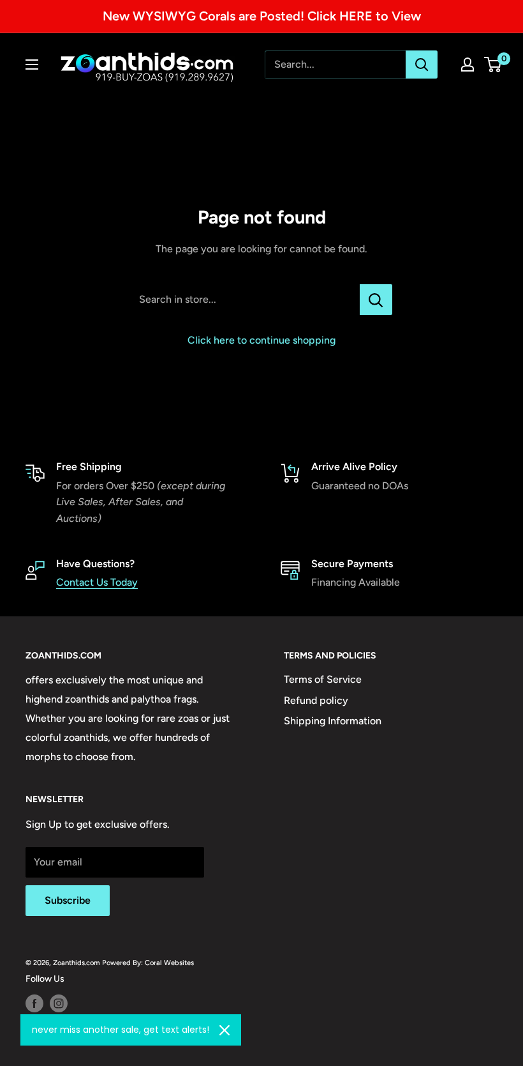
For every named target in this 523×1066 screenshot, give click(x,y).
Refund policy (316, 700)
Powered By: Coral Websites (148, 962)
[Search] (422, 64)
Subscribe (68, 900)
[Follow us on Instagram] (59, 1003)
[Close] (224, 1030)
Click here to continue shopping (261, 340)
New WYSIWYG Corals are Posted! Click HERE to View (262, 16)
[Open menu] (32, 64)
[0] (493, 64)
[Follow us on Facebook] (34, 1003)
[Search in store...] (376, 299)
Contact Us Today (97, 582)
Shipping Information (332, 721)
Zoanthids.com (76, 962)
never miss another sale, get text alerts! (120, 1029)
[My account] (467, 64)
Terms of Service (323, 679)
